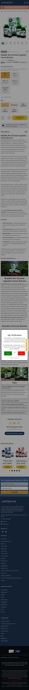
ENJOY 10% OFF (26, 346)
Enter (8, 353)
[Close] (26, 340)
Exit (21, 353)
